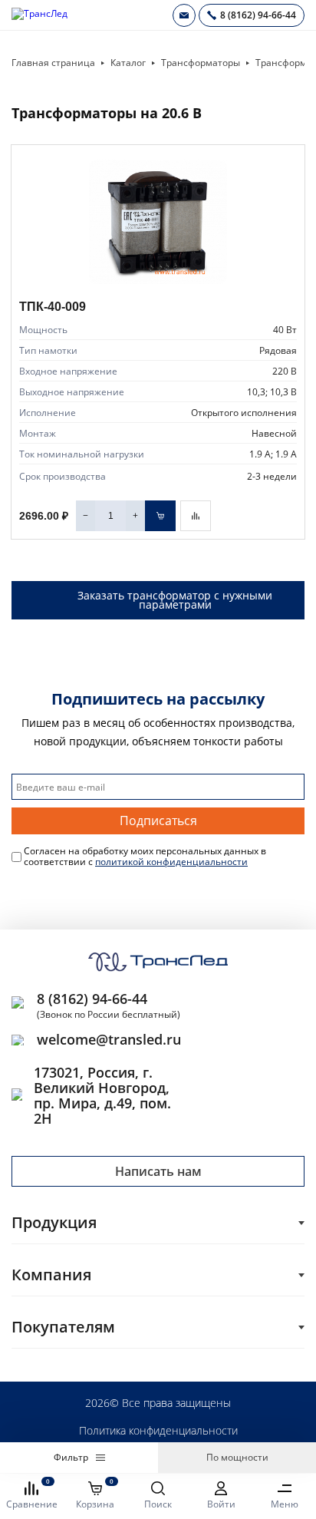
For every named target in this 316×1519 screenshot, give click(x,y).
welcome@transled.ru (109, 1039)
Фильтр (71, 1457)
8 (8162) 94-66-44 (92, 998)
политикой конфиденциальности (171, 861)
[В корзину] (160, 515)
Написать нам (158, 1171)
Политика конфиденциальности (158, 1430)
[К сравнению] (195, 515)
